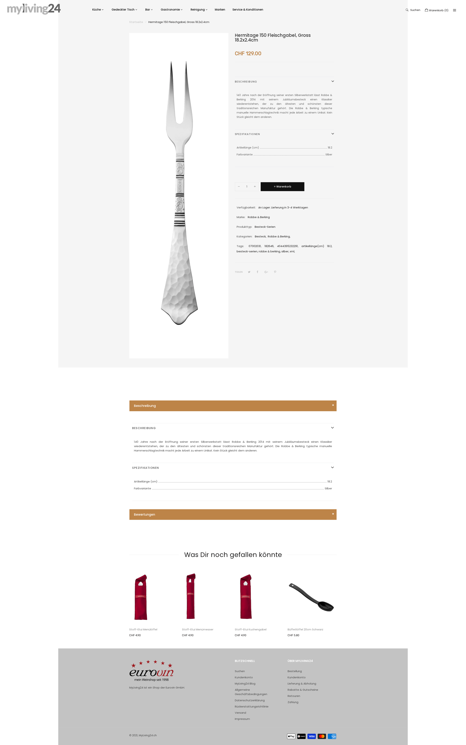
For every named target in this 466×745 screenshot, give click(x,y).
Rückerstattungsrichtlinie (251, 706)
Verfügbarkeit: (246, 207)
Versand (240, 713)
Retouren (294, 696)
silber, (285, 251)
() (439, 10)
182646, (269, 246)
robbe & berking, (270, 251)
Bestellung (295, 671)
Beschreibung (145, 406)
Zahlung (293, 702)
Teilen (239, 272)
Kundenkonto (244, 677)
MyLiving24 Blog (245, 683)
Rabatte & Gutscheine (303, 690)
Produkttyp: (244, 227)
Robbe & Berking (279, 236)
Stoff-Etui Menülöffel (143, 629)
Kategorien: (244, 236)
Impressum (242, 719)
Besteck (260, 236)
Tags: (240, 246)
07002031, (255, 246)
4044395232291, (287, 246)
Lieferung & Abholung (302, 683)
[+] (254, 187)
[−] (238, 187)
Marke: (241, 217)
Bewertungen (144, 514)
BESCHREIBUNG (246, 81)
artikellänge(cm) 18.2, (316, 246)
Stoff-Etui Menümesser (197, 629)
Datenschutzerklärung (250, 700)
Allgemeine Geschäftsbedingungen (251, 692)
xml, (292, 251)
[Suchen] (454, 10)
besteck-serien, (247, 251)
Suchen (415, 9)
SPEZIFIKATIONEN (247, 134)
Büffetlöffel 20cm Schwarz (305, 629)
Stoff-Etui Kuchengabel (250, 629)
